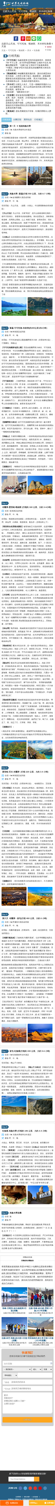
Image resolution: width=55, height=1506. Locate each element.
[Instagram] (45, 1488)
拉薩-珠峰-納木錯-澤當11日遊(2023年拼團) (41, 1309)
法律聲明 (18, 1497)
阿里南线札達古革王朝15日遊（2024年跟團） (40, 1339)
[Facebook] (20, 1488)
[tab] (6, 120)
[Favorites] (44, 4)
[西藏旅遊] (16, 3)
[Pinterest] (40, 1488)
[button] (52, 4)
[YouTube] (35, 1488)
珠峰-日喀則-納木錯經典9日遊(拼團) (14, 1309)
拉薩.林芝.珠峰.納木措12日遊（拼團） (14, 1339)
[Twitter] (25, 1488)
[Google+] (30, 1488)
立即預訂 (41, 1503)
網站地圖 (27, 1497)
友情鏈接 (35, 1497)
